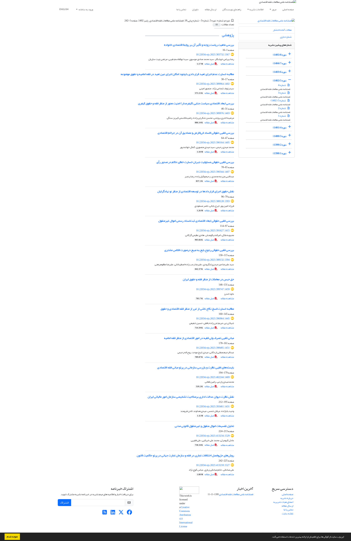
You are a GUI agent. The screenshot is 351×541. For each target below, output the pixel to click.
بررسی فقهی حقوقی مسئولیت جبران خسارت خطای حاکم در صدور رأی (195, 162)
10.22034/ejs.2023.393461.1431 (213, 406)
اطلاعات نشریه (256, 9)
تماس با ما (181, 9)
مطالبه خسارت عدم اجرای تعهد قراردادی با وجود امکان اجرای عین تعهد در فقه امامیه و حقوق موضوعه (177, 74)
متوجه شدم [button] (12, 536)
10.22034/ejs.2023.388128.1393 (213, 201)
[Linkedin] (113, 513)
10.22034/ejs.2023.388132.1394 (213, 259)
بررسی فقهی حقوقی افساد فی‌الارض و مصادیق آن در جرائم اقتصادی (196, 133)
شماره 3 (282, 92)
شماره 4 (282, 85)
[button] (270, 537)
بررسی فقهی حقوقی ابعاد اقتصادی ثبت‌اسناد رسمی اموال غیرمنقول (196, 220)
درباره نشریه (286, 498)
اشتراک (64, 502)
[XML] (122, 20)
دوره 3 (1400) (279, 136)
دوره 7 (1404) (279, 63)
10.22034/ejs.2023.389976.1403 (213, 113)
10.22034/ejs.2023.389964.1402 (213, 83)
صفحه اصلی (288, 9)
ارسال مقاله (210, 9)
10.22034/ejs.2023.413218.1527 (213, 465)
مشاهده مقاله (227, 63)
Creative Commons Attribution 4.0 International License (186, 517)
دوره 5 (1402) (279, 80)
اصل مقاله (206, 63)
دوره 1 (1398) (279, 153)
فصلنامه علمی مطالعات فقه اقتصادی (236, 494)
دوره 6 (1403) (279, 71)
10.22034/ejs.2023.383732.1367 (213, 54)
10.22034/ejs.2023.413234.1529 (213, 435)
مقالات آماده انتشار (282, 29)
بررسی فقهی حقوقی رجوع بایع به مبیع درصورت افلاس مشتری (199, 250)
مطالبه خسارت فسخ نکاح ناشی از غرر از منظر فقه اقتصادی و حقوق (197, 308)
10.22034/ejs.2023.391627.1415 (213, 230)
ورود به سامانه (85, 9)
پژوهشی (228, 35)
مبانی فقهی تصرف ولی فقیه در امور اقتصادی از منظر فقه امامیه (199, 338)
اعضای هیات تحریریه (283, 501)
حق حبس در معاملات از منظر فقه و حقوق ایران (208, 279)
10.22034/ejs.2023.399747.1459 (213, 289)
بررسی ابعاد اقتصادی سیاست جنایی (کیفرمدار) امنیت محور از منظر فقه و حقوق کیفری (186, 103)
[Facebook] (129, 513)
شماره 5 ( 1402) (278, 100)
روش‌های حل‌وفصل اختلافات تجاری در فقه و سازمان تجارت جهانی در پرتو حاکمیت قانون (185, 455)
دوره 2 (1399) (279, 144)
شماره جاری (286, 36)
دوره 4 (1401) (279, 127)
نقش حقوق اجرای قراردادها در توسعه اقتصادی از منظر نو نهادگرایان (195, 191)
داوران (195, 9)
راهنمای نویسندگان (231, 9)
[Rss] (105, 513)
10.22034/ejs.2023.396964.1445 (213, 318)
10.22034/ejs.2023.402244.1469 (213, 377)
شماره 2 (282, 108)
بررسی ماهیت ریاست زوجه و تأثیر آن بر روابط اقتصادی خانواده (199, 45)
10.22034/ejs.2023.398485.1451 (213, 347)
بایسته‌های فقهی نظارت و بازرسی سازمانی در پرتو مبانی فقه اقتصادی (195, 367)
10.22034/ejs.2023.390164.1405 (213, 142)
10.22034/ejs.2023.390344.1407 (213, 171)
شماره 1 (282, 115)
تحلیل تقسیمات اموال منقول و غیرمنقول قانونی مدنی (204, 426)
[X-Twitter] (121, 513)
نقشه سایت (287, 513)
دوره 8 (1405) (279, 54)
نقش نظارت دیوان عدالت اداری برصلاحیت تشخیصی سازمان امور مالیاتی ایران (191, 396)
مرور (274, 9)
